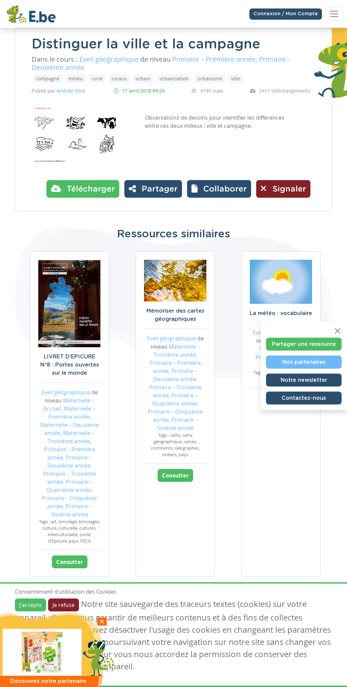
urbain (143, 78)
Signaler (288, 189)
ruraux (119, 78)
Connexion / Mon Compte (285, 14)
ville (235, 78)
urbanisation (174, 78)
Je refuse (64, 605)
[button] (219, 189)
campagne (48, 78)
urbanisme (210, 78)
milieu (75, 78)
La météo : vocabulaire (281, 313)
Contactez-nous (304, 398)
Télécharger (89, 189)
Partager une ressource (304, 344)
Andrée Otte (71, 90)
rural (97, 78)
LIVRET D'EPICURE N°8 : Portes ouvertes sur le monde (69, 365)
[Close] (337, 331)
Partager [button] (158, 189)
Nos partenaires (304, 362)
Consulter (69, 562)
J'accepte (30, 605)
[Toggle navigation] (334, 14)
